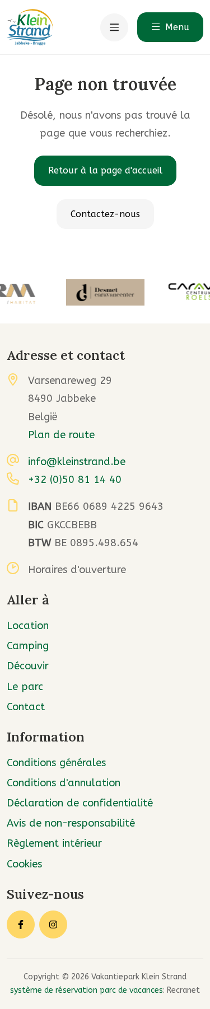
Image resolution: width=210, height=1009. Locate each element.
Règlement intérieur (54, 843)
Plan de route (61, 435)
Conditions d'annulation (63, 783)
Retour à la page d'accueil (105, 170)
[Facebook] (21, 924)
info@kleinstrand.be (76, 462)
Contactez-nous (105, 214)
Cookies (24, 864)
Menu (175, 27)
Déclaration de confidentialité (80, 803)
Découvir (28, 666)
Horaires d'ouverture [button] (77, 570)
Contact (26, 707)
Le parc (25, 687)
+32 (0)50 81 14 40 (75, 479)
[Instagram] (53, 924)
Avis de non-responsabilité (71, 823)
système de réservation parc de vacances (86, 990)
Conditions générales (56, 763)
